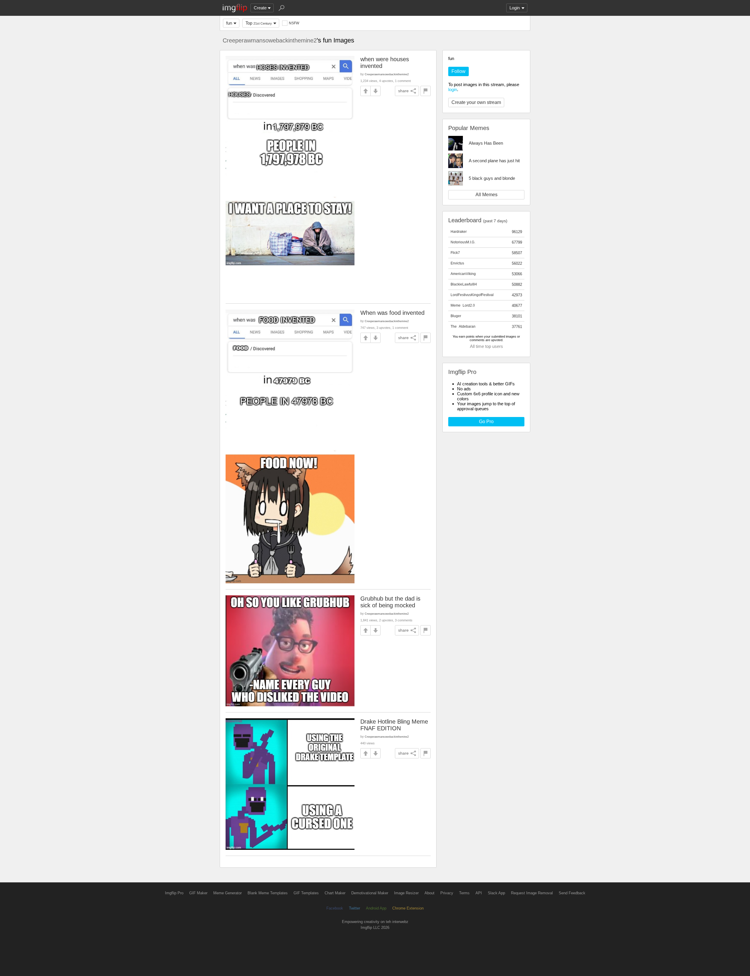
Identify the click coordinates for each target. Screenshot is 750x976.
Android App (376, 908)
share (403, 90)
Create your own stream (476, 102)
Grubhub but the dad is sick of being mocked (390, 601)
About (429, 893)
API (478, 893)
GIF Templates (306, 893)
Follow (458, 71)
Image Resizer (406, 893)
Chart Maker (335, 893)
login (452, 89)
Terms (464, 893)
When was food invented (392, 313)
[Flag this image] (425, 91)
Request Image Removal (532, 893)
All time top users (486, 346)
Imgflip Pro (174, 893)
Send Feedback (572, 893)
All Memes (486, 194)
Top (259, 22)
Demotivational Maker (369, 893)
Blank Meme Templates (268, 893)
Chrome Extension (408, 908)
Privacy (446, 893)
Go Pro (486, 421)
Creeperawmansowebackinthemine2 (270, 40)
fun (229, 22)
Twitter (354, 908)
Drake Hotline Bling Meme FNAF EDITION (394, 724)
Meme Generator (227, 893)
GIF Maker (198, 893)
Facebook (334, 908)
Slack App (496, 893)
